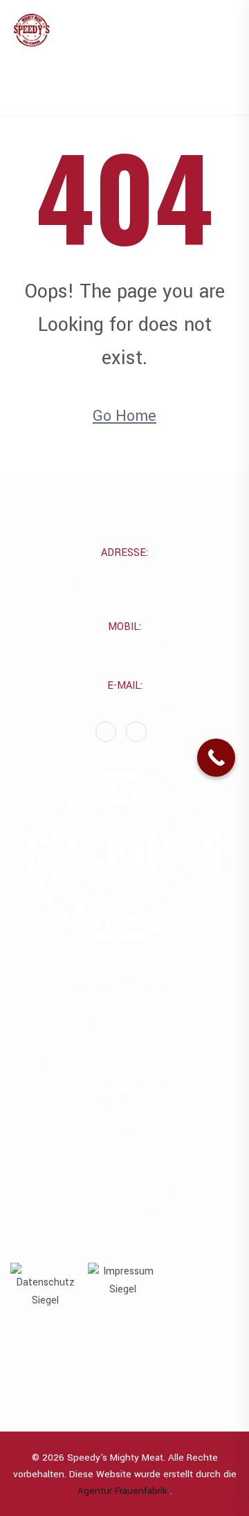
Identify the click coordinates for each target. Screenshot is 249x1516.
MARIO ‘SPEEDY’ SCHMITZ (124, 999)
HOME (124, 974)
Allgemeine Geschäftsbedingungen (125, 1065)
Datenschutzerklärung (125, 1243)
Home (132, 90)
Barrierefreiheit (125, 1169)
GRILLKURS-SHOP (125, 1048)
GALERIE (124, 1115)
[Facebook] (105, 731)
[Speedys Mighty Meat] (31, 32)
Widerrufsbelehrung (125, 1193)
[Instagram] (136, 731)
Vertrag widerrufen (124, 1090)
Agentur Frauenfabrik (123, 1490)
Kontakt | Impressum (125, 1218)
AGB (124, 1144)
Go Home (124, 416)
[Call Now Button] (216, 758)
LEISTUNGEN (125, 1023)
